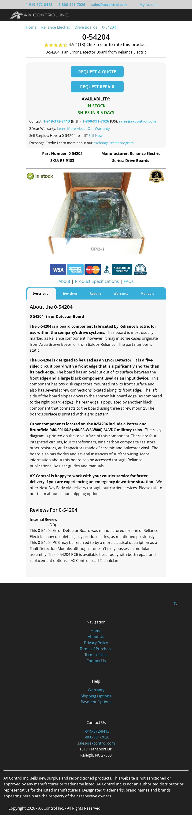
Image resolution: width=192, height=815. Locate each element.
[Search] (174, 14)
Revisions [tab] (70, 293)
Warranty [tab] (121, 293)
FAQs (129, 281)
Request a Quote (97, 71)
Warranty (96, 689)
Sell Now (96, 135)
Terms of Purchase (96, 648)
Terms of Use (96, 654)
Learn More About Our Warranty (83, 128)
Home (31, 27)
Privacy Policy (96, 642)
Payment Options (96, 701)
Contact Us (96, 660)
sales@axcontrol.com (109, 4)
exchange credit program (113, 142)
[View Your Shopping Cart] (162, 4)
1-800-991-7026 (72, 4)
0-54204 (109, 27)
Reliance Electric (55, 27)
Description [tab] (42, 293)
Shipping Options (96, 696)
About (64, 281)
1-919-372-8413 (39, 4)
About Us (96, 636)
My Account (149, 4)
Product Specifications (97, 281)
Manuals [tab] (147, 293)
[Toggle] (183, 14)
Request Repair (97, 86)
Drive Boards (85, 27)
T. (175, 603)
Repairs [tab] (95, 293)
